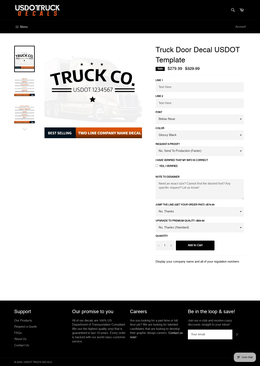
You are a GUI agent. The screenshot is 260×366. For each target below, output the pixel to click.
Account (240, 26)
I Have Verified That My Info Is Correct (182, 160)
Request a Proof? (168, 144)
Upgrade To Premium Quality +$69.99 (180, 221)
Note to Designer (168, 177)
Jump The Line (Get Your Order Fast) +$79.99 (185, 205)
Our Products (23, 320)
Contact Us (21, 345)
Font (159, 112)
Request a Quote (25, 326)
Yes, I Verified (168, 166)
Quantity (162, 236)
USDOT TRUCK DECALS (38, 362)
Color (160, 128)
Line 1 (159, 80)
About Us (20, 339)
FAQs (18, 333)
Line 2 (159, 96)
